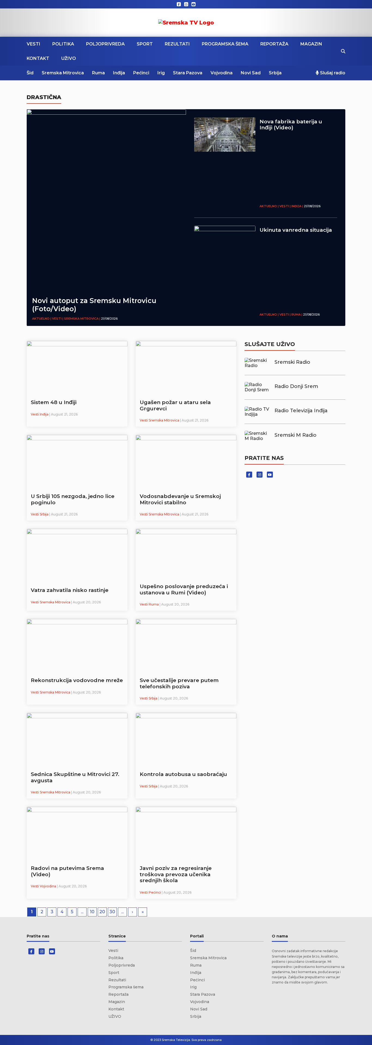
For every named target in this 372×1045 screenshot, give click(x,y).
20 (102, 911)
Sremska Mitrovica (63, 72)
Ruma (98, 72)
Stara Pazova (187, 72)
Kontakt (38, 58)
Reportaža (274, 44)
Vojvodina (222, 72)
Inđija (119, 72)
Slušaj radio (332, 72)
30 (112, 911)
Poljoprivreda (105, 44)
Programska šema (225, 44)
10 (92, 911)
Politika (63, 44)
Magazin (311, 44)
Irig (161, 72)
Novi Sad (251, 72)
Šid (30, 72)
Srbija (275, 72)
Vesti (33, 44)
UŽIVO (68, 58)
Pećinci (141, 72)
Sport (145, 44)
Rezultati (177, 44)
